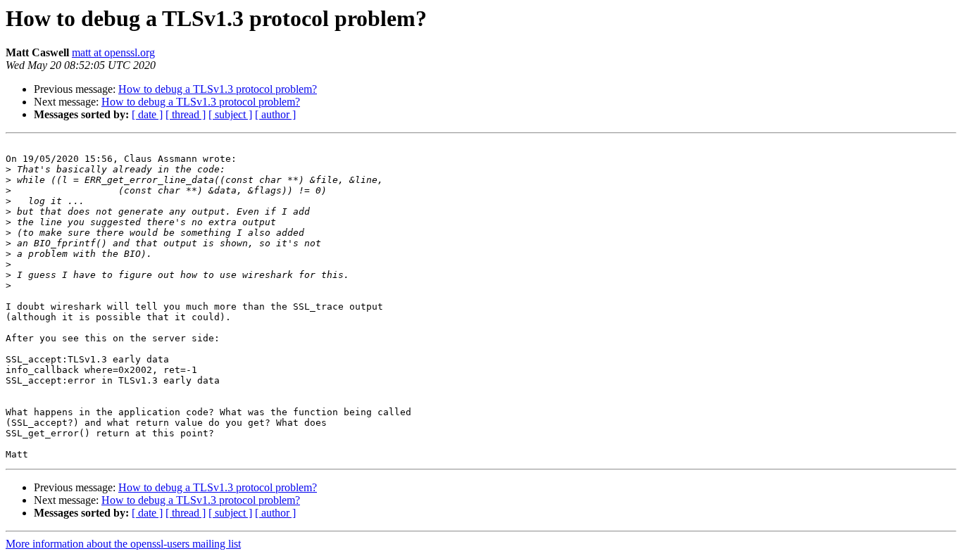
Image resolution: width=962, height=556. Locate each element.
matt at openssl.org (113, 52)
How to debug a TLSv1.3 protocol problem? (217, 89)
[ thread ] (185, 114)
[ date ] (147, 114)
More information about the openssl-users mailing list (123, 544)
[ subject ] (230, 114)
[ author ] (275, 114)
